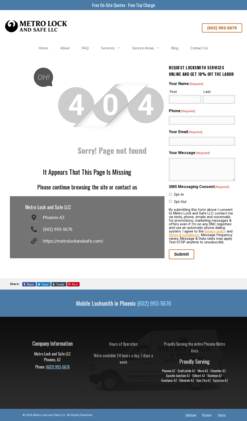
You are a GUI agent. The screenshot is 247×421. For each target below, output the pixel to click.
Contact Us (199, 48)
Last (207, 92)
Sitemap (190, 415)
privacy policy (215, 231)
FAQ (85, 48)
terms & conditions (184, 235)
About (64, 48)
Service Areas (143, 48)
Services (108, 48)
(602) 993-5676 (222, 28)
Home (43, 48)
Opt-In (179, 194)
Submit (181, 254)
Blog (174, 48)
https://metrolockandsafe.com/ (73, 241)
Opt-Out (180, 202)
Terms (222, 415)
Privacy (207, 415)
